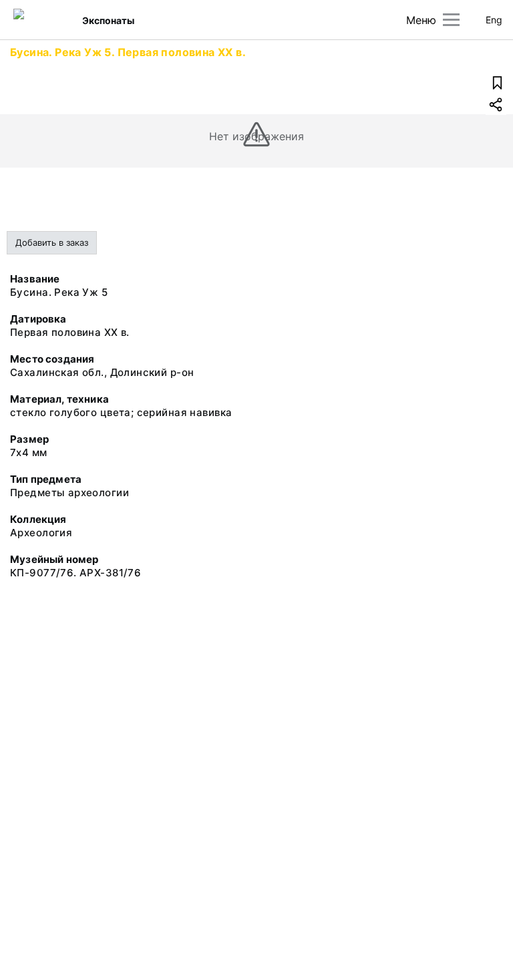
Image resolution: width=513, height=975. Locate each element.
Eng (494, 19)
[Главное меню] (451, 20)
